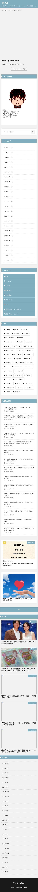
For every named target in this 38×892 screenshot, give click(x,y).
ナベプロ (7, 391)
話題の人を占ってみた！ (11, 314)
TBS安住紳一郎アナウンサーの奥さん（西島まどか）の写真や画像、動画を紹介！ (19, 434)
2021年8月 (8, 201)
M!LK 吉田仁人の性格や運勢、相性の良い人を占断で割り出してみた (18, 564)
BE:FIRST (20, 337)
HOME (5, 10)
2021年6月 (8, 211)
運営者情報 (30, 6)
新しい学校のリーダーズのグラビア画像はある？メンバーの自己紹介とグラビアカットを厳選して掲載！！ (18, 442)
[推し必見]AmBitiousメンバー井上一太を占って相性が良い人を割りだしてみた (19, 460)
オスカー (19, 375)
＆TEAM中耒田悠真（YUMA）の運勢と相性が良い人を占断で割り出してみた (19, 529)
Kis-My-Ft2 (8, 358)
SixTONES (27, 358)
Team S (7, 367)
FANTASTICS (16, 346)
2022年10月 (8, 182)
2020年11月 (8, 235)
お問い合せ (4, 6)
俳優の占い (8, 290)
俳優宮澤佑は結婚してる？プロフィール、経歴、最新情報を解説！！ (18, 451)
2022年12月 (8, 177)
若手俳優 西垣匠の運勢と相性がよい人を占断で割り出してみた (18, 494)
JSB (21, 354)
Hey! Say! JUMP (9, 350)
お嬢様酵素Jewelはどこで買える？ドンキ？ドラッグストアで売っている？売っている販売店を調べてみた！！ (19, 416)
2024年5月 (8, 162)
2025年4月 (8, 147)
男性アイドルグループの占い (13, 309)
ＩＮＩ (7, 354)
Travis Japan (29, 367)
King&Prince (29, 354)
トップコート (28, 383)
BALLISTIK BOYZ (9, 337)
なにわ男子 (30, 387)
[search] (33, 132)
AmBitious (16, 333)
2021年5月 (8, 216)
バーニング (17, 391)
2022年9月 (8, 186)
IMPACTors (30, 350)
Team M (31, 362)
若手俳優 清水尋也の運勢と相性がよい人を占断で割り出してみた (18, 486)
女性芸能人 (8, 295)
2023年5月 (8, 167)
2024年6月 (8, 157)
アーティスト (8, 371)
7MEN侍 (16, 329)
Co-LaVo (29, 342)
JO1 (14, 354)
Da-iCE (7, 346)
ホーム (23, 6)
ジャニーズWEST (18, 379)
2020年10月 (8, 240)
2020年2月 (8, 250)
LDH (6, 276)
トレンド (7, 285)
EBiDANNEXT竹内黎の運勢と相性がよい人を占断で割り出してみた (18, 511)
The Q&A (4, 3)
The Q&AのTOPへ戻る (19, 69)
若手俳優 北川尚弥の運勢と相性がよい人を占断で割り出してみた (18, 503)
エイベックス (8, 375)
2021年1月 (8, 226)
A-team (7, 333)
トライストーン (9, 387)
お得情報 (28, 375)
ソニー (18, 383)
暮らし (7, 304)
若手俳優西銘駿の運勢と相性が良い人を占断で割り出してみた (18, 520)
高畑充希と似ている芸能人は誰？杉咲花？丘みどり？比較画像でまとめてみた (18, 425)
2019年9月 (8, 255)
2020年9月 (8, 245)
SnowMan (8, 362)
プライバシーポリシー (19, 883)
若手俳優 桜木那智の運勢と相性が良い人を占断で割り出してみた (18, 477)
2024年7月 (8, 152)
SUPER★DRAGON (20, 362)
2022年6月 (8, 191)
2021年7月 (8, 206)
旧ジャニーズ (8, 300)
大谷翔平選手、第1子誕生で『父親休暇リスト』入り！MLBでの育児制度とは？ (18, 408)
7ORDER (25, 329)
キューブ (7, 379)
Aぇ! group (26, 333)
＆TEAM (7, 329)
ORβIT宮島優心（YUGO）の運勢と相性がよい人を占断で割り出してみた (19, 468)
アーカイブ (8, 281)
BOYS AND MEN (9, 342)
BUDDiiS (20, 342)
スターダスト (8, 383)
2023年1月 (8, 172)
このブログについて (14, 6)
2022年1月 (8, 196)
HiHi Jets (20, 350)
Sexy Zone (18, 358)
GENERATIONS (28, 346)
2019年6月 (8, 260)
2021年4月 (8, 221)
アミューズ (20, 371)
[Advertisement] (19, 37)
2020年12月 (8, 231)
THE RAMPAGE (17, 367)
